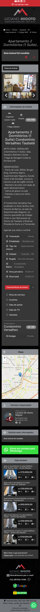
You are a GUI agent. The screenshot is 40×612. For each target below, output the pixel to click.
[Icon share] (15, 1)
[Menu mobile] (20, 15)
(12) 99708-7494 (22, 5)
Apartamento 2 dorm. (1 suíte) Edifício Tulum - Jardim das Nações (19, 532)
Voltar (34, 32)
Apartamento (11, 32)
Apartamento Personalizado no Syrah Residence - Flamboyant (19, 499)
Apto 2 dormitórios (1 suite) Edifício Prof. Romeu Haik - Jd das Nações (18, 467)
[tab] (11, 68)
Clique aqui (8, 555)
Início (7, 30)
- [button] (5, 361)
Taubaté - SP (24, 30)
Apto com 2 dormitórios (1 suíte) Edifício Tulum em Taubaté (17, 484)
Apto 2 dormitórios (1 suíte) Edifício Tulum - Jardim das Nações (18, 516)
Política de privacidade (20, 608)
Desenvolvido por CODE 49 (20, 610)
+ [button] (4, 357)
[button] (6, 83)
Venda (14, 30)
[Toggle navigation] (34, 9)
